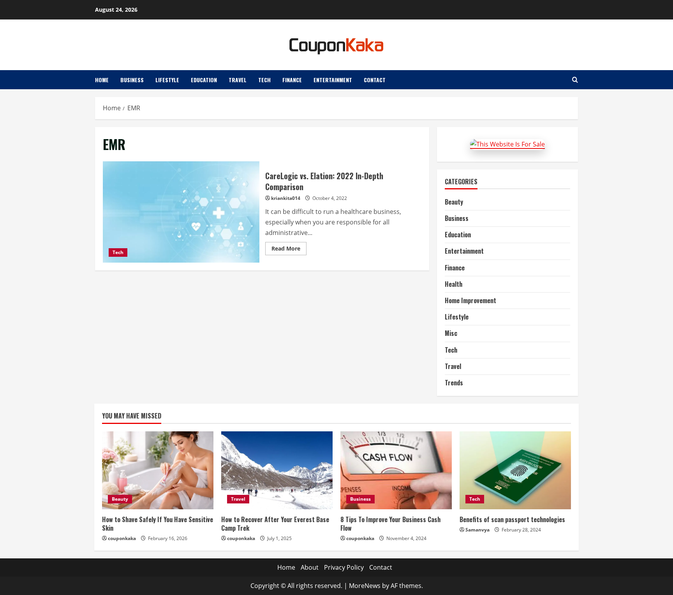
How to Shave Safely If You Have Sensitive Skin (157, 524)
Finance (292, 80)
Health (453, 284)
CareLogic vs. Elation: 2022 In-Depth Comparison (181, 212)
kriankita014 (285, 198)
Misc (451, 333)
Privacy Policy (344, 567)
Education (204, 80)
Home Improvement (470, 300)
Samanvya (477, 529)
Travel (238, 80)
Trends (454, 382)
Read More (289, 249)
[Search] (575, 79)
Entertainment (333, 80)
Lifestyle (167, 80)
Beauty (454, 202)
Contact (375, 80)
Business (132, 80)
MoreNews (365, 585)
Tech (264, 80)
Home (102, 80)
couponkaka (122, 538)
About (310, 567)
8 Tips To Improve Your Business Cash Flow (390, 524)
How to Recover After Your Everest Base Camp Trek (275, 524)
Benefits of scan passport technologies (512, 519)
